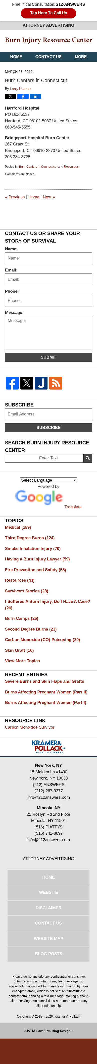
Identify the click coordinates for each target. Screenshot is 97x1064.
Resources (71, 166)
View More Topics (22, 661)
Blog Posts (48, 953)
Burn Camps (21, 618)
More (81, 57)
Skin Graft (19, 650)
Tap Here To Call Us (48, 13)
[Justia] (41, 383)
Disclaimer (48, 908)
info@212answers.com (48, 797)
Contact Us (48, 57)
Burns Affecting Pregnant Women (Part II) (46, 692)
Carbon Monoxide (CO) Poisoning (42, 639)
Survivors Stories (26, 591)
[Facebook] (12, 383)
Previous (15, 197)
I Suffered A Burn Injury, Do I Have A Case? (47, 604)
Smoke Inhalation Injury (33, 548)
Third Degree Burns (30, 537)
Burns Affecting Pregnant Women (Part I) (45, 702)
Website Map (48, 938)
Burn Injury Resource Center (48, 40)
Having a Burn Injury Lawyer (37, 559)
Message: (14, 312)
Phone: (12, 291)
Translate (73, 507)
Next (49, 197)
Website (48, 892)
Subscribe (49, 427)
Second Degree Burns (31, 629)
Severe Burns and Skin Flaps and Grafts (44, 681)
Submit (48, 357)
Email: (11, 270)
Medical (18, 527)
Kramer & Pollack (67, 1016)
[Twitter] (26, 383)
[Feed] (55, 383)
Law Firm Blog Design (47, 1031)
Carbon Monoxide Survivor (29, 727)
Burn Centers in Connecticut (38, 166)
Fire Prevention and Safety (35, 569)
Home (16, 57)
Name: (11, 249)
